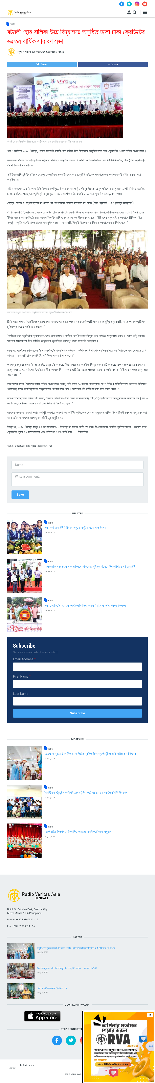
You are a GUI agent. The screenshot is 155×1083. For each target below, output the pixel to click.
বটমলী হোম (20, 446)
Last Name (20, 694)
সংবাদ (12, 24)
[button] (42, 64)
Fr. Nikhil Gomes (31, 51)
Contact (12, 1068)
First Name (20, 676)
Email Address (23, 659)
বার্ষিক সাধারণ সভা (45, 446)
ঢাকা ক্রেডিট (31, 446)
